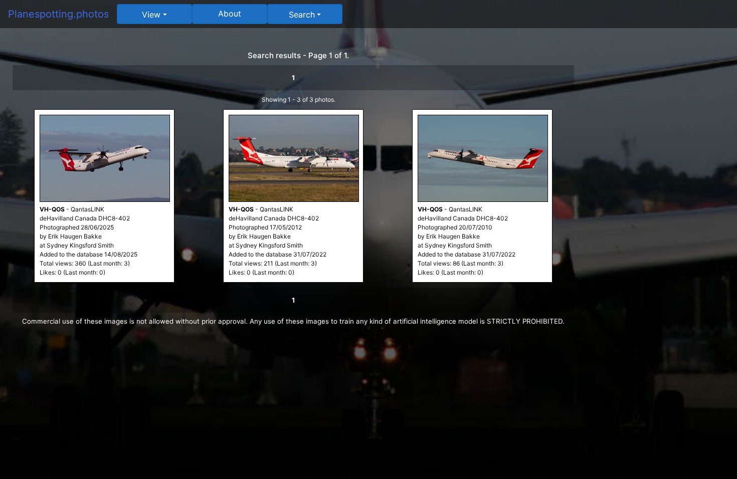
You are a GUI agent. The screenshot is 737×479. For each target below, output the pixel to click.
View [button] (151, 15)
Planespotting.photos (58, 14)
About (229, 14)
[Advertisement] (661, 186)
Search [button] (302, 15)
